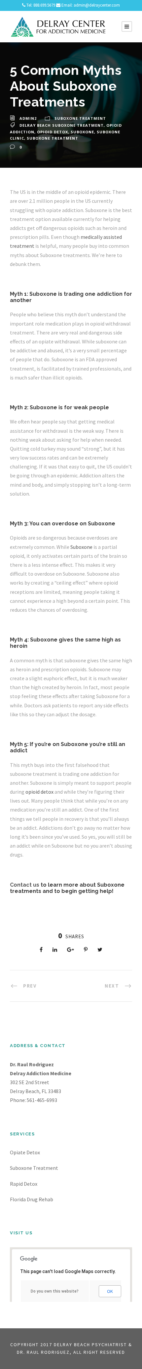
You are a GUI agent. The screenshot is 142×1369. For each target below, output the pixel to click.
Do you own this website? (55, 1291)
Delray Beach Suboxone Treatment (61, 125)
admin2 (28, 118)
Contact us (24, 885)
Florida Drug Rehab (31, 1199)
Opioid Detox (52, 131)
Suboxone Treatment (80, 118)
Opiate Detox (25, 1152)
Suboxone (82, 131)
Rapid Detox (23, 1183)
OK (110, 1291)
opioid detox (39, 791)
